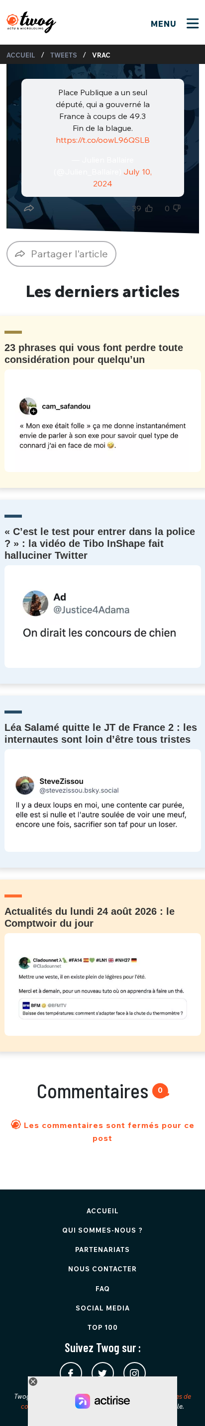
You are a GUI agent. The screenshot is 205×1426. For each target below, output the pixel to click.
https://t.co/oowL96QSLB (103, 140)
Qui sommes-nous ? (102, 1230)
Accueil (20, 55)
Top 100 (103, 1327)
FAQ (103, 1289)
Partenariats (102, 1249)
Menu (165, 24)
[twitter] (103, 1373)
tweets (63, 55)
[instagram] (134, 1373)
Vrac (101, 55)
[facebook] (71, 1373)
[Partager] (28, 208)
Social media (103, 1308)
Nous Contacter (102, 1269)
